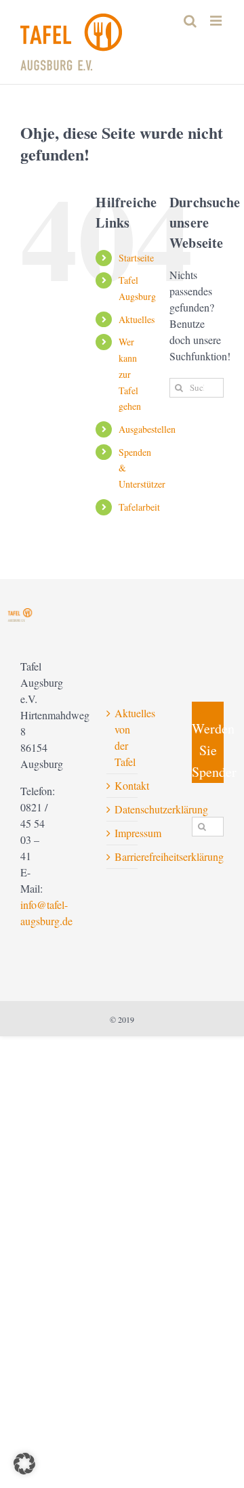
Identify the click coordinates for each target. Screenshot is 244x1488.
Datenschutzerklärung (123, 809)
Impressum (123, 833)
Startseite (136, 257)
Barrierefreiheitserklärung (123, 856)
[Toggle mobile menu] (217, 21)
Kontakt (123, 785)
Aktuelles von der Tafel (123, 737)
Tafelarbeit (139, 507)
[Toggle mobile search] (190, 21)
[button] (24, 1463)
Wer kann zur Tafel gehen (130, 373)
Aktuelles (137, 319)
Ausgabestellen (147, 429)
